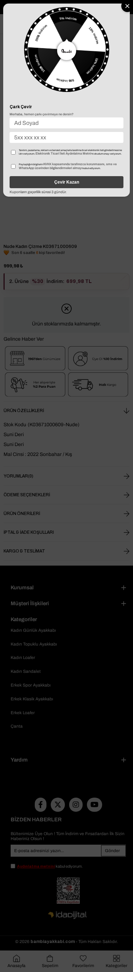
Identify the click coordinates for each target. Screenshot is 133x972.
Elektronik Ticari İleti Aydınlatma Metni (63, 153)
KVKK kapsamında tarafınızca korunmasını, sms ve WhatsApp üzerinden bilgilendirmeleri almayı (68, 166)
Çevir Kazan (66, 182)
